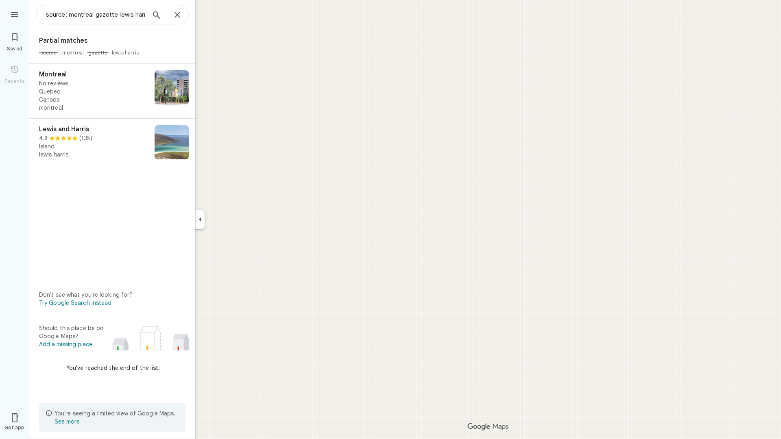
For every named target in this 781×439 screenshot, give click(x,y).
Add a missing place (65, 344)
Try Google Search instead (75, 302)
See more (67, 421)
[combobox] (95, 15)
